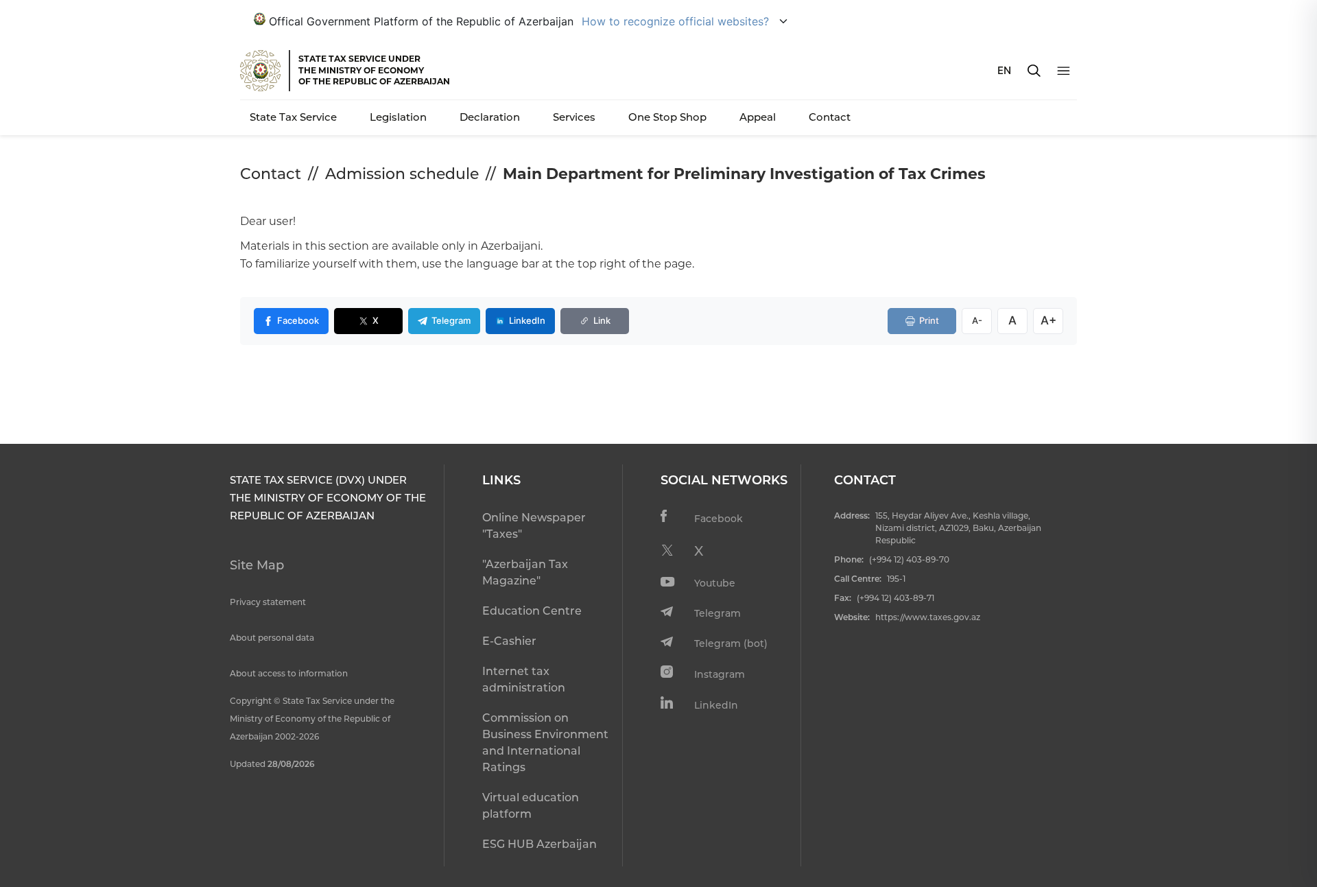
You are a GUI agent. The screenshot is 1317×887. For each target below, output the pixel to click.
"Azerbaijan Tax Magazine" (525, 572)
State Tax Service (293, 116)
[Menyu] (1063, 71)
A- (977, 320)
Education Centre (532, 610)
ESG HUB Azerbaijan (539, 844)
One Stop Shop (667, 116)
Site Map (257, 565)
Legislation (398, 116)
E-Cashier (509, 641)
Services (574, 116)
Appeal (757, 116)
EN (1004, 70)
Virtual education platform (530, 805)
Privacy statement (268, 602)
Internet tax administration (523, 679)
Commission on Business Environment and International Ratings (545, 742)
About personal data (272, 637)
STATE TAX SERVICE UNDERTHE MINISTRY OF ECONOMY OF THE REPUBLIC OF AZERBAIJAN (374, 70)
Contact (830, 116)
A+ (1048, 320)
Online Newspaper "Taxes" (534, 526)
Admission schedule (402, 174)
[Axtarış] (1034, 70)
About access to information (289, 673)
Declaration (490, 116)
